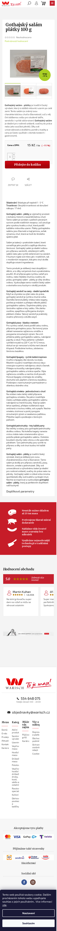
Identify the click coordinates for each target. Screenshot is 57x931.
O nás (4, 733)
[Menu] (52, 4)
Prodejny (6, 737)
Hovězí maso (15, 753)
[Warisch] (28, 683)
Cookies (36, 753)
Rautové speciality (16, 789)
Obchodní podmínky (37, 739)
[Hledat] (29, 4)
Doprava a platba (36, 733)
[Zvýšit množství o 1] (13, 155)
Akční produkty (16, 731)
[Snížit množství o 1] (13, 158)
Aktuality (6, 740)
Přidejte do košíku (27, 164)
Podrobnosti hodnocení (16, 41)
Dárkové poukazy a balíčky (16, 802)
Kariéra (26, 741)
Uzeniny (16, 742)
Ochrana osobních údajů (36, 747)
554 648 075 (30, 698)
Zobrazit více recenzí (37, 579)
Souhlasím (28, 923)
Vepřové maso (16, 747)
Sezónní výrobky (16, 737)
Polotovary (17, 765)
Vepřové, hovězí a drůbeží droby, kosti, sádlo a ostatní (16, 776)
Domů (4, 729)
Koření (15, 794)
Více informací (28, 862)
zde (4, 904)
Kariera (5, 748)
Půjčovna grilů (26, 736)
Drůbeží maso (16, 760)
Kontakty (6, 744)
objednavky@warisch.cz (31, 712)
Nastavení (28, 913)
